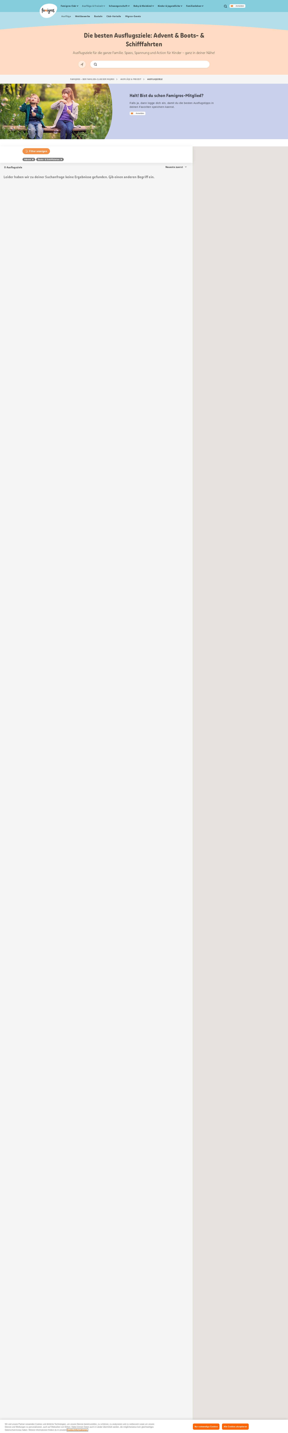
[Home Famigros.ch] (48, 11)
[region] (144, 1426)
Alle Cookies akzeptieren (235, 1426)
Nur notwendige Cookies (206, 1426)
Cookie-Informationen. (77, 1430)
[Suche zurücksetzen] (205, 64)
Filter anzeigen (38, 151)
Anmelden (240, 6)
